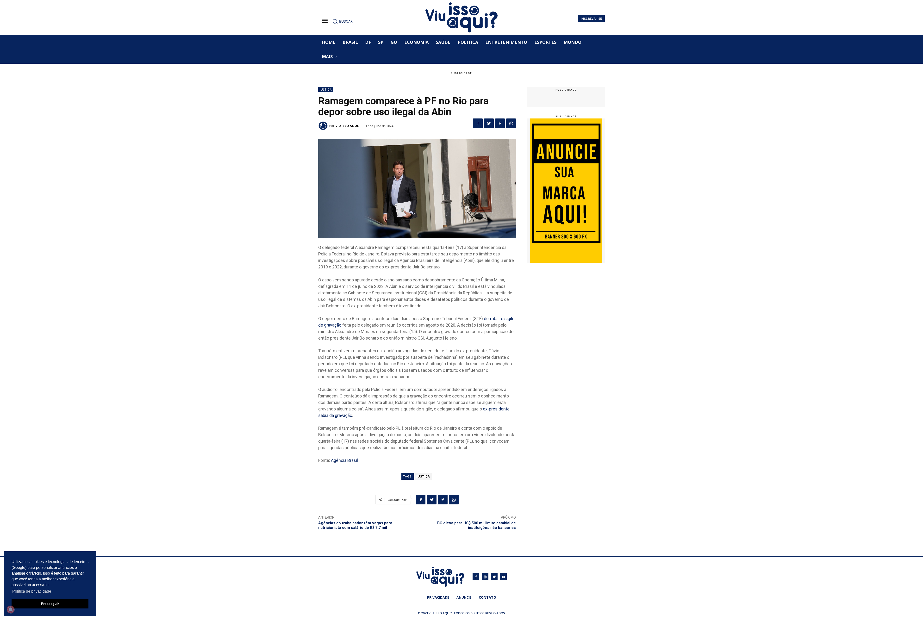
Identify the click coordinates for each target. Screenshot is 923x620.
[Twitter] (489, 123)
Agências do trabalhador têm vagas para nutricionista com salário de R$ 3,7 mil (355, 525)
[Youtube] (503, 576)
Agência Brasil (344, 460)
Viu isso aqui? (348, 126)
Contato (487, 597)
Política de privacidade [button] (31, 591)
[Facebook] (478, 123)
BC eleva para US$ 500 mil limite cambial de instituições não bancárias (476, 525)
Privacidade (438, 597)
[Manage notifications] (10, 609)
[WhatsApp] (511, 123)
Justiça (326, 89)
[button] (342, 21)
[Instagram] (485, 576)
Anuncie (464, 597)
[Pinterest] (500, 123)
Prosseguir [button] (50, 604)
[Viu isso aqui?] (323, 125)
